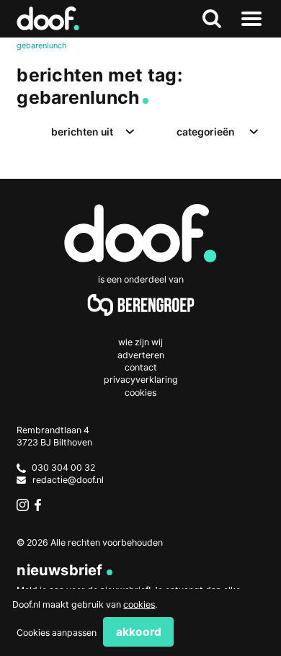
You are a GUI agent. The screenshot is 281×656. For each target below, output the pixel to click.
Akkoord (138, 632)
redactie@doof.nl (68, 479)
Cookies (140, 392)
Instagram (23, 505)
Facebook (41, 505)
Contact (141, 367)
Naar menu (251, 19)
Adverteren (140, 355)
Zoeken (212, 19)
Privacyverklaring (141, 379)
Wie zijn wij (140, 342)
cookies (139, 604)
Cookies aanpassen (57, 632)
